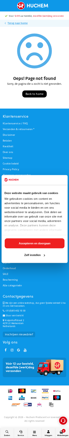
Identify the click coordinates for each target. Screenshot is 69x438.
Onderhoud (9, 268)
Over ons (8, 152)
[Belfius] (57, 393)
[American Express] (11, 399)
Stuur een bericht (14, 315)
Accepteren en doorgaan (34, 243)
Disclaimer (9, 135)
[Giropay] (29, 406)
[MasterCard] (23, 393)
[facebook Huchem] (5, 350)
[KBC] (23, 399)
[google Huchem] (18, 350)
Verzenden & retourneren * (18, 129)
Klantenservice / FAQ (15, 123)
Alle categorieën (12, 285)
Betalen (7, 140)
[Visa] (46, 393)
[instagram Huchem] (12, 350)
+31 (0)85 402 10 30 (15, 310)
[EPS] (40, 406)
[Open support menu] (63, 420)
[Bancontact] (35, 393)
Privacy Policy (11, 169)
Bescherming (10, 279)
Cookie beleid (11, 163)
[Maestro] (57, 399)
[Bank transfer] (35, 399)
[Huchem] (34, 5)
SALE (5, 274)
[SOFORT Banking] (17, 406)
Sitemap (7, 157)
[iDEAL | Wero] (11, 393)
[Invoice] (52, 406)
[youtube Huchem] (25, 350)
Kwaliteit (8, 146)
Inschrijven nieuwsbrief (19, 334)
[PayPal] (46, 399)
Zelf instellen (32, 255)
